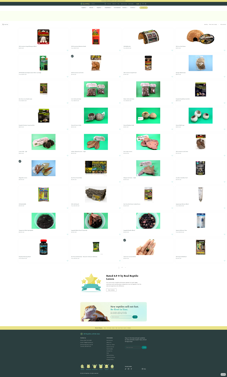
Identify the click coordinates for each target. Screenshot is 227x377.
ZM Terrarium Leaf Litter (77, 72)
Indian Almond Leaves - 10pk (78, 151)
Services (109, 3)
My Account (110, 340)
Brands (91, 7)
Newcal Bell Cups (180, 125)
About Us (114, 3)
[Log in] (140, 3)
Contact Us (109, 351)
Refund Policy (110, 355)
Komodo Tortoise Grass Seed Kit (26, 125)
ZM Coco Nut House (181, 46)
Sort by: (206, 24)
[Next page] (125, 267)
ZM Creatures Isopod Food (130, 72)
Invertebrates (117, 7)
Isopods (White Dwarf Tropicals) (79, 230)
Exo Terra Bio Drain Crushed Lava (132, 204)
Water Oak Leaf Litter (129, 99)
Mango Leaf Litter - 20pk (130, 177)
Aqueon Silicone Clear (181, 230)
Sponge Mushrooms (181, 72)
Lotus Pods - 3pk (23, 151)
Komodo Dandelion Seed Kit (183, 99)
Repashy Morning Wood (25, 256)
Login (137, 3)
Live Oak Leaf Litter (76, 99)
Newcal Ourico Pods (76, 125)
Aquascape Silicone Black (182, 204)
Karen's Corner (124, 3)
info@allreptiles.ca (88, 342)
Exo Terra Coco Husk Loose (25, 99)
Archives (132, 7)
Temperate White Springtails (26, 230)
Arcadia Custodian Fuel (182, 177)
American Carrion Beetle (130, 256)
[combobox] (98, 4)
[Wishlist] (143, 3)
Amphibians (108, 7)
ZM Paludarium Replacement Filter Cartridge (30, 72)
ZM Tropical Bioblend (181, 256)
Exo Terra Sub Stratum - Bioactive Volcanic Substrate (84, 256)
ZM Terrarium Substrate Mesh (78, 46)
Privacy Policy (110, 359)
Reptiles (99, 7)
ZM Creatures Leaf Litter (182, 151)
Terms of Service (111, 357)
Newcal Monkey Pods (129, 125)
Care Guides (130, 3)
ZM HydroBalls (22, 204)
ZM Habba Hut (127, 46)
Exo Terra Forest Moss (76, 177)
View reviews (111, 290)
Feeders (124, 7)
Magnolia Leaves (23, 177)
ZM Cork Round (75, 204)
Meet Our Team (111, 344)
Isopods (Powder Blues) (129, 230)
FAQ (118, 3)
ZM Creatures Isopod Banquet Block (28, 46)
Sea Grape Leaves (128, 151)
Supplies (83, 7)
